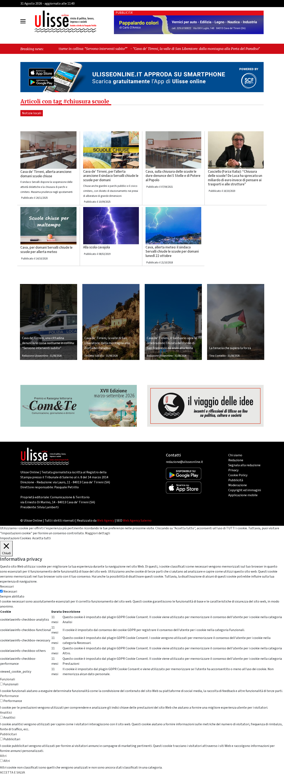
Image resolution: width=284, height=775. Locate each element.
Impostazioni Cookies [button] (15, 538)
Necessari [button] (7, 586)
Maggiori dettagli (97, 533)
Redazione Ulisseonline (35, 356)
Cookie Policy (237, 475)
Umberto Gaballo (94, 356)
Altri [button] (3, 756)
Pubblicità (235, 480)
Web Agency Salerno (137, 520)
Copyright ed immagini (244, 490)
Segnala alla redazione (244, 465)
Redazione (235, 460)
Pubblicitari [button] (8, 734)
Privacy (233, 470)
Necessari (10, 591)
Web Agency (105, 520)
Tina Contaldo (217, 356)
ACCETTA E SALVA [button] (12, 772)
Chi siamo (235, 455)
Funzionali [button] (7, 679)
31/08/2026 (56, 356)
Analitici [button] (6, 712)
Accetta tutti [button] (41, 538)
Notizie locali (31, 113)
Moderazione (237, 485)
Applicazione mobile (243, 495)
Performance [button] (9, 696)
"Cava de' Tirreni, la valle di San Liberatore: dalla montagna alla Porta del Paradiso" (152, 49)
